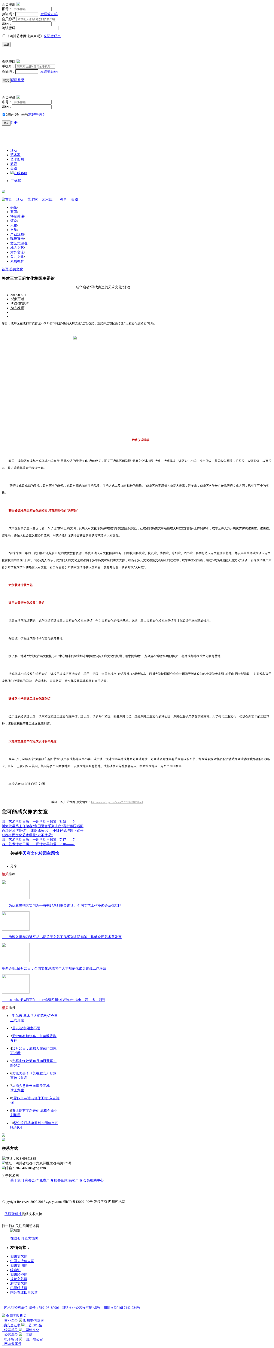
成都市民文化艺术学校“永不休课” (27, 835)
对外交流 (17, 252)
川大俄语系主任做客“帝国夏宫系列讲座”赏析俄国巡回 (42, 826)
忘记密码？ (52, 36)
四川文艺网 (18, 1256)
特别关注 (17, 216)
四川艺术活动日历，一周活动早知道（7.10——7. (38, 844)
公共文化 (17, 257)
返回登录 (17, 80)
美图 (13, 168)
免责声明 (46, 1180)
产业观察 (17, 234)
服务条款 (61, 1180)
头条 (13, 207)
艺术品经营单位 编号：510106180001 (32, 1307)
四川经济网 (18, 1274)
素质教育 (17, 261)
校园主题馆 (49, 853)
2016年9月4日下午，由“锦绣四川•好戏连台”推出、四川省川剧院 (53, 1000)
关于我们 (17, 1180)
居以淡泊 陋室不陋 (26, 1028)
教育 (13, 164)
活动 (13, 150)
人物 (13, 225)
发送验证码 (49, 14)
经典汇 (15, 1270)
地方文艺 (17, 248)
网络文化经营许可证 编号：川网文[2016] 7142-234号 (101, 1307)
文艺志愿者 (18, 243)
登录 (6, 123)
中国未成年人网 (22, 1261)
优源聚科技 (13, 1214)
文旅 (13, 230)
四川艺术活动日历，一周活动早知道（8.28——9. (38, 821)
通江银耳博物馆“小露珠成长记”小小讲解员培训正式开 (42, 830)
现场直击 (17, 239)
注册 (6, 44)
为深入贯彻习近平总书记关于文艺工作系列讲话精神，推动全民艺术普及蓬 (62, 937)
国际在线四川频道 (24, 1292)
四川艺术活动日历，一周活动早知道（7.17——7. (38, 839)
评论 (13, 221)
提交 (6, 80)
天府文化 (30, 853)
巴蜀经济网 (18, 1288)
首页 (8, 199)
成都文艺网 (18, 1279)
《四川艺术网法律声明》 (25, 36)
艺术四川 (17, 159)
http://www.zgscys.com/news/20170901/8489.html (117, 802)
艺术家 (15, 155)
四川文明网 (18, 1265)
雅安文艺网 (18, 1283)
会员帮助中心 (93, 1180)
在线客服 (20, 173)
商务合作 (32, 1180)
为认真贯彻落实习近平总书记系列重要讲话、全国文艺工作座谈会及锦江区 (62, 905)
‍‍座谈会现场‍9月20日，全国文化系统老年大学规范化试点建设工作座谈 (54, 968)
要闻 (13, 212)
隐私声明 (75, 1180)
